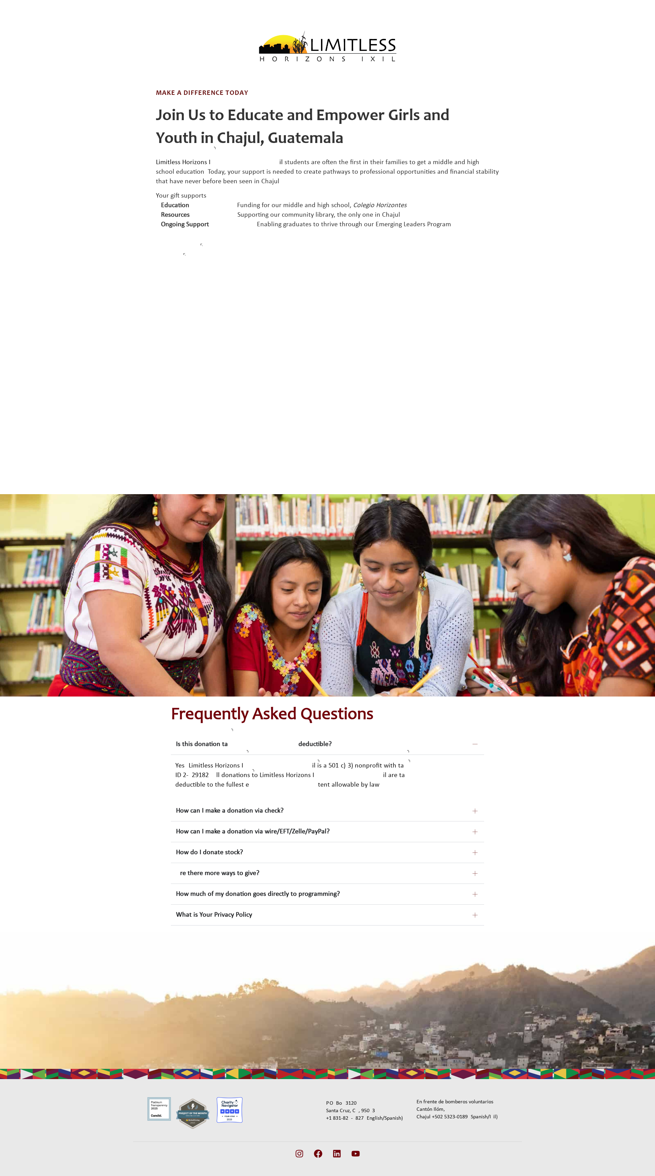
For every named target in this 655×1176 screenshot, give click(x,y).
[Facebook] (318, 1153)
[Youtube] (355, 1153)
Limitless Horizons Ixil (219, 162)
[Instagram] (299, 1153)
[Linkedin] (337, 1153)
